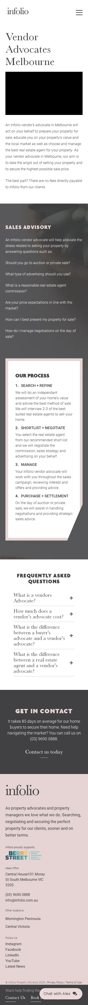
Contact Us (15, 998)
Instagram (13, 943)
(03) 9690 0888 (17, 894)
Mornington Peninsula (23, 918)
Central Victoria (17, 926)
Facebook (13, 949)
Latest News (15, 966)
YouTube (12, 960)
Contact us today (44, 752)
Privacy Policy (55, 982)
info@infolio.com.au (21, 900)
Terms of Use (74, 982)
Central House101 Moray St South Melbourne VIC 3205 (25, 879)
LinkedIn (12, 955)
